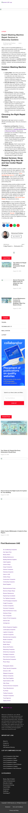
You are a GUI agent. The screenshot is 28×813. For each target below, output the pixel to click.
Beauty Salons (6, 554)
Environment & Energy (8, 785)
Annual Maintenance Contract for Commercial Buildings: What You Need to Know (19, 302)
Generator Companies (8, 608)
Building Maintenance (8, 557)
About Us (5, 741)
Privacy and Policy (14, 810)
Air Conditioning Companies (10, 549)
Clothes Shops (6, 576)
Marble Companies (7, 639)
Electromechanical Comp (9, 588)
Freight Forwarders (8, 603)
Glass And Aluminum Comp (9, 610)
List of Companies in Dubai (9, 758)
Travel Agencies (7, 698)
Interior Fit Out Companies (9, 618)
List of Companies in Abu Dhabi (11, 756)
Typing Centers (7, 700)
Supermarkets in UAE (8, 680)
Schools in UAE (7, 670)
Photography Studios (8, 665)
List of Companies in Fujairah (10, 766)
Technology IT (6, 793)
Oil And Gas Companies (9, 652)
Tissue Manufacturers (8, 688)
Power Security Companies (9, 668)
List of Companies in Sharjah (10, 760)
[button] (26, 4)
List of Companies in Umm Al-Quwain (12, 764)
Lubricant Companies (8, 634)
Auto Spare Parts (7, 552)
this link (12, 213)
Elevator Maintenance (8, 593)
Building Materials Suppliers (10, 559)
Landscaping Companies (9, 629)
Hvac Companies (7, 615)
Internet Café (6, 620)
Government (6, 789)
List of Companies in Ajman (9, 762)
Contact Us (6, 743)
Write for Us (6, 745)
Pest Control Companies (9, 656)
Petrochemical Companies (9, 659)
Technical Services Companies (10, 685)
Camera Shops (6, 564)
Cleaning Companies (8, 572)
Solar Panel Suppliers (8, 678)
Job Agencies (6, 623)
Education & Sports (8, 783)
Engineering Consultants (9, 595)
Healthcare (5, 791)
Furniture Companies (8, 605)
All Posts (16, 236)
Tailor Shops (6, 683)
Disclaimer (7, 806)
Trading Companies (8, 693)
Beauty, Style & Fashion (9, 779)
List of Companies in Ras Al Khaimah (12, 768)
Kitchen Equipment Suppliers (10, 627)
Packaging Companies (8, 654)
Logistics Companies (8, 632)
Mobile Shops (6, 644)
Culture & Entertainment (9, 781)
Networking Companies (9, 649)
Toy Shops (5, 690)
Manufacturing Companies (9, 637)
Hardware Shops (7, 613)
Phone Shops (6, 661)
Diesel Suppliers (7, 584)
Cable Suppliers (7, 562)
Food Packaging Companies (10, 600)
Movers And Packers (8, 647)
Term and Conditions (18, 806)
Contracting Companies (9, 581)
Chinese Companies (8, 569)
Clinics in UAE (6, 574)
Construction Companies (9, 579)
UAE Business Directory (9, 747)
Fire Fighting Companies (9, 598)
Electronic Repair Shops (9, 590)
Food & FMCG (6, 787)
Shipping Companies (8, 673)
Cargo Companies (7, 567)
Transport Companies (8, 695)
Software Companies (8, 675)
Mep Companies (7, 642)
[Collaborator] (13, 385)
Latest (4, 31)
